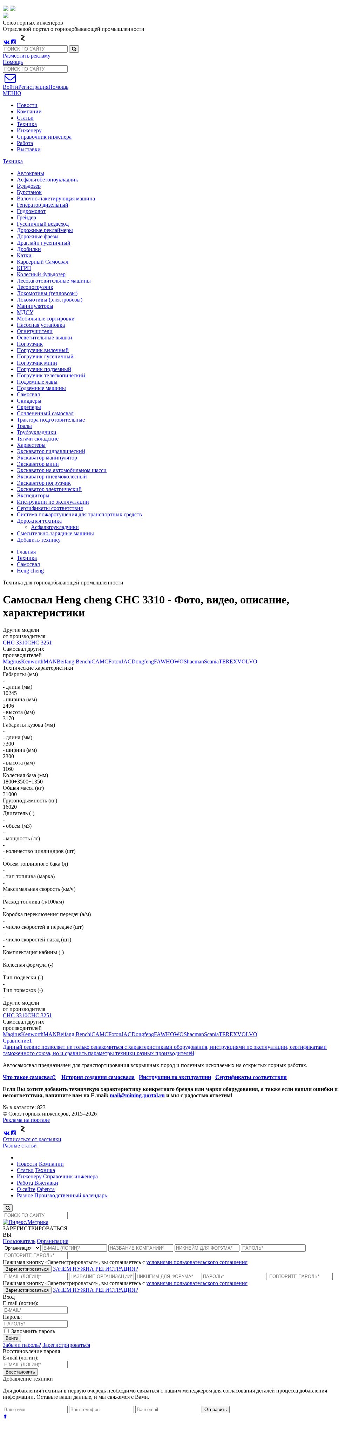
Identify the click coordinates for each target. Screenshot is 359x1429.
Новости (27, 105)
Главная (26, 552)
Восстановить (20, 1372)
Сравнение (17, 1041)
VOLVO (247, 661)
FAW (160, 661)
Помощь (13, 62)
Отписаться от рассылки (32, 1139)
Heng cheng (30, 571)
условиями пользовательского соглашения (197, 1262)
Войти (12, 1338)
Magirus (12, 661)
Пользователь (19, 1241)
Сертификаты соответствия (251, 1077)
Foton (114, 661)
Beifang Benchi (74, 661)
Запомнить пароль (32, 1331)
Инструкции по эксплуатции (175, 1077)
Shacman (194, 661)
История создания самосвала (98, 1077)
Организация (52, 1241)
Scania (211, 661)
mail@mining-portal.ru (137, 1095)
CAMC (100, 661)
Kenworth (32, 661)
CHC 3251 (39, 643)
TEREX (228, 661)
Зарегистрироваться (27, 1269)
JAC (126, 661)
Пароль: (12, 1317)
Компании (29, 111)
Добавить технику (39, 540)
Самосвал (28, 564)
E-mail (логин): (20, 1303)
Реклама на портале (26, 1120)
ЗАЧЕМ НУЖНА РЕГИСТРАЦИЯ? (95, 1269)
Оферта (46, 1189)
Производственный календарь (70, 1195)
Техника (27, 124)
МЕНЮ (12, 93)
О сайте (26, 1189)
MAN (50, 661)
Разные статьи (20, 1146)
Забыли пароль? (22, 1345)
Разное (25, 1195)
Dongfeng (142, 661)
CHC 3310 (15, 643)
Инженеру (29, 130)
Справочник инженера (44, 137)
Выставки (29, 149)
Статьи (25, 118)
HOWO (175, 661)
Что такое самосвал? (29, 1077)
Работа (25, 143)
